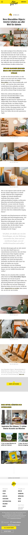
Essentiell (6, 522)
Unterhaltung (7, 501)
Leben (4, 491)
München (21, 496)
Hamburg (21, 493)
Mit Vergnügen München (14, 3)
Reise (19, 501)
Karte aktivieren (14, 384)
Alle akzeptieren (9, 527)
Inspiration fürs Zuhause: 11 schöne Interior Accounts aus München (14, 427)
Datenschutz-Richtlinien (15, 518)
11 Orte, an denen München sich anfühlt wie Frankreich (8, 444)
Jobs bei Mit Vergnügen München (21, 508)
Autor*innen (21, 505)
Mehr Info (21, 374)
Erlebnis (5, 504)
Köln (19, 499)
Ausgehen (5, 499)
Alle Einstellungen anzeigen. (14, 524)
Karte (4, 506)
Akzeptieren (7, 531)
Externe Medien (17, 522)
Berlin (20, 491)
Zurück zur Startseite (14, 478)
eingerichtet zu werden (12, 288)
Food (4, 493)
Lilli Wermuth (16, 14)
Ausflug (5, 496)
